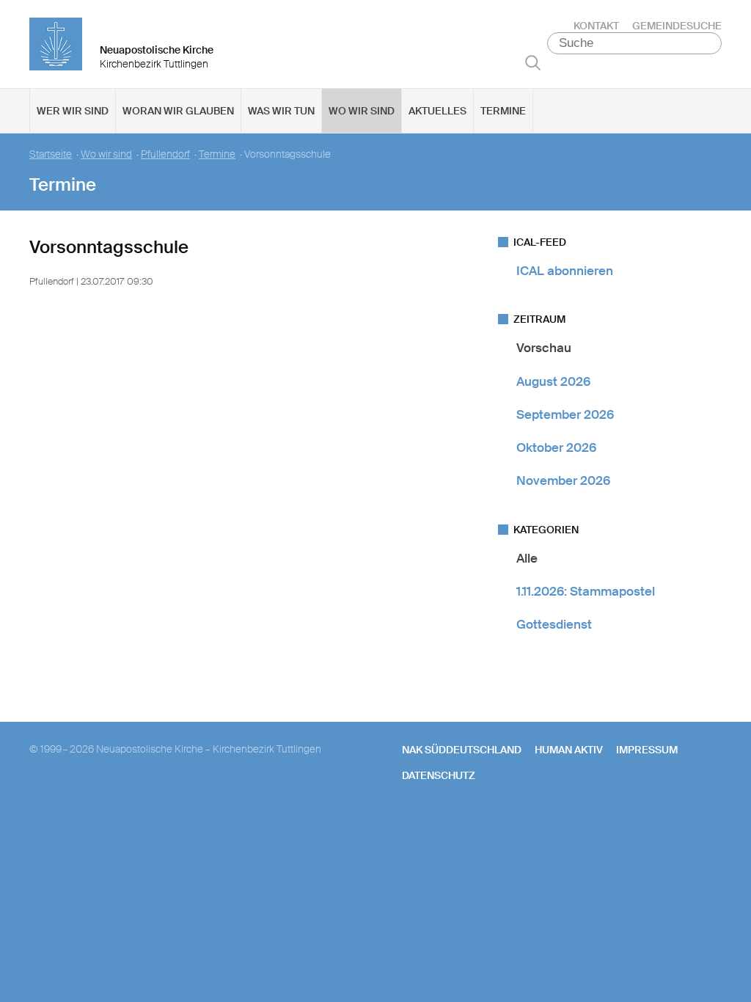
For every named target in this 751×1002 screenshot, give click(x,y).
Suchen (533, 62)
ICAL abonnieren (564, 271)
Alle (527, 558)
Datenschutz (438, 775)
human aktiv (569, 749)
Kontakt (596, 25)
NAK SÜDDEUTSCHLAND (461, 749)
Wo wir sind (362, 110)
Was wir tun (281, 110)
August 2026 (553, 381)
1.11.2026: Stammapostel (585, 591)
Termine (503, 110)
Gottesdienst (554, 624)
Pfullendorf (165, 154)
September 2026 (565, 414)
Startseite (50, 154)
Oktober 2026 (556, 447)
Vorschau (543, 348)
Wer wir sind (73, 110)
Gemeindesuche (677, 25)
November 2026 (563, 480)
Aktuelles (437, 110)
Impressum (647, 749)
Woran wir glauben (178, 110)
